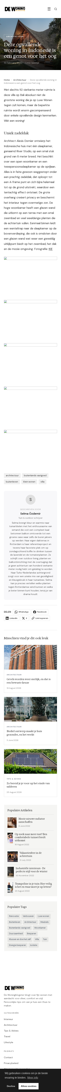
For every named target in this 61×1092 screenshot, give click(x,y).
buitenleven (12, 481)
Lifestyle (8, 1042)
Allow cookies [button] (28, 1086)
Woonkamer (40, 928)
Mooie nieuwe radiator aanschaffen (32, 820)
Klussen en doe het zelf (20, 939)
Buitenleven (14, 922)
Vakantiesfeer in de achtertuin (31, 854)
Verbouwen (28, 916)
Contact (8, 1057)
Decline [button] (11, 1086)
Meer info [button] (32, 1077)
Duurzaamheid (16, 933)
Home (7, 80)
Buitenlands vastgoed (19, 928)
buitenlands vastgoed (35, 475)
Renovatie (14, 916)
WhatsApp (24, 612)
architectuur (12, 475)
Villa (37, 939)
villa (42, 481)
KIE (51, 249)
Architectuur (19, 80)
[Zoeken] (55, 9)
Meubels (45, 922)
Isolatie (33, 945)
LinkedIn (13, 618)
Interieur (8, 1019)
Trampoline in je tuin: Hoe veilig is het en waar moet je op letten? (33, 885)
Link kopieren (41, 618)
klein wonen (29, 481)
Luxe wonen (43, 916)
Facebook (42, 612)
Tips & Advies (11, 1030)
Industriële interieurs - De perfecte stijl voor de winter (31, 870)
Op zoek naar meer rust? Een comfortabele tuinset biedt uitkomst (31, 837)
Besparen (31, 933)
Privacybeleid (11, 1063)
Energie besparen (17, 945)
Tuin (45, 939)
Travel (7, 1036)
